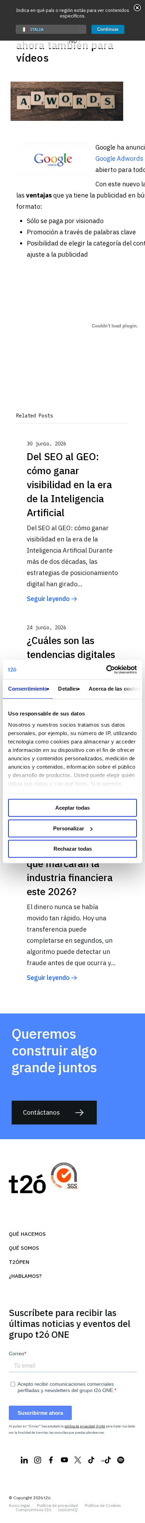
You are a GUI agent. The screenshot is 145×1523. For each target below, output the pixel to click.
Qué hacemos (27, 1234)
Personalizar (68, 828)
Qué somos (24, 1248)
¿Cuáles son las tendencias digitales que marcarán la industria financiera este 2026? (71, 863)
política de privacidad (79, 1426)
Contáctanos (41, 1112)
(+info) (100, 1426)
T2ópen (19, 1262)
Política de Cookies (103, 1505)
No (73, 41)
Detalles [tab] (68, 689)
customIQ (68, 1510)
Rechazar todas (72, 849)
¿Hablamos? (25, 1276)
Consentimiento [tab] (28, 689)
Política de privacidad (57, 1505)
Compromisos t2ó (33, 1510)
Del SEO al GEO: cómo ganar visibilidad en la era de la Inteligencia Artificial (69, 484)
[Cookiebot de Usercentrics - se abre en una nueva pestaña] (106, 669)
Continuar (108, 29)
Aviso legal (19, 1505)
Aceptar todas (72, 808)
